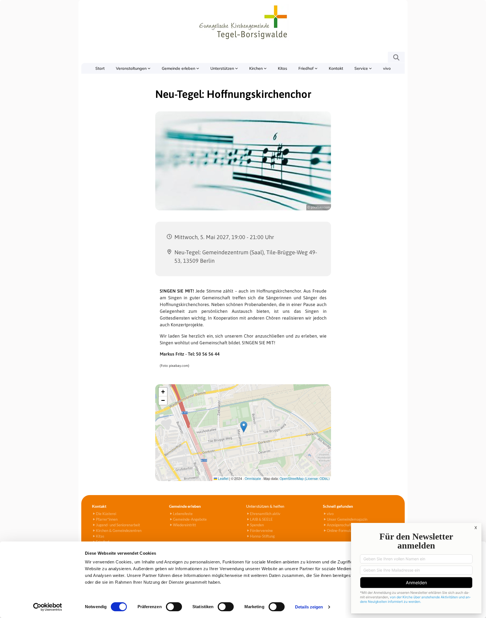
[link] (133, 68)
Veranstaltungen (132, 68)
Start (100, 68)
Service (361, 68)
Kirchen (256, 68)
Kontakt (336, 68)
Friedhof (306, 68)
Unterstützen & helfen (265, 506)
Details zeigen (309, 606)
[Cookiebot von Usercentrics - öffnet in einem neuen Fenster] (47, 607)
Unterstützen (222, 68)
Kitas (282, 68)
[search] (396, 57)
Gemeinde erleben (179, 68)
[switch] (174, 606)
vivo (387, 68)
